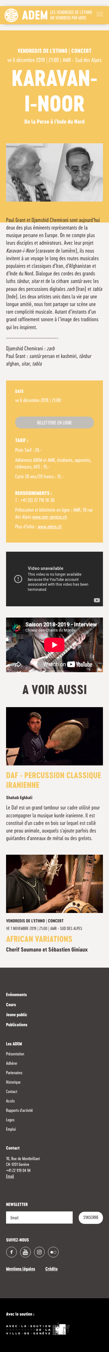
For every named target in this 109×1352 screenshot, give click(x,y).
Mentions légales (20, 1269)
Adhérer (11, 1063)
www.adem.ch (50, 527)
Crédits (51, 1269)
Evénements (16, 995)
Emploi (11, 1129)
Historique (13, 1082)
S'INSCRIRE (90, 1218)
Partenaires (14, 1073)
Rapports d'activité (19, 1111)
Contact (11, 1092)
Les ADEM (14, 1044)
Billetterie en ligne (54, 423)
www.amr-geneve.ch (49, 517)
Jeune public (16, 1015)
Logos (10, 1120)
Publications (16, 1025)
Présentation (15, 1054)
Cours (11, 1005)
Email (10, 1176)
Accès (10, 1101)
